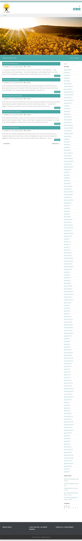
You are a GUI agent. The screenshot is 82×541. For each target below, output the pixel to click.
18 (77, 513)
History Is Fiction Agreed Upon (11, 127)
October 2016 (67, 394)
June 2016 (66, 405)
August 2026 (67, 70)
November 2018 (68, 327)
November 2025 (68, 94)
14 (69, 513)
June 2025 (66, 108)
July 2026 (66, 72)
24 (75, 514)
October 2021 (67, 230)
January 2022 (67, 222)
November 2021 (68, 228)
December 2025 (67, 92)
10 (75, 511)
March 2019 (67, 316)
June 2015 (66, 438)
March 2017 (67, 380)
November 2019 (68, 294)
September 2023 (68, 167)
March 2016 (67, 413)
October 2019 (67, 297)
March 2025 (67, 117)
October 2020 (67, 264)
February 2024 (67, 153)
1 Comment (28, 66)
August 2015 (67, 433)
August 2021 (67, 236)
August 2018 (67, 336)
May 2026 (66, 78)
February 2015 (67, 449)
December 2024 (67, 125)
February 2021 (67, 253)
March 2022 (67, 216)
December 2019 (67, 291)
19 (64, 514)
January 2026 (67, 89)
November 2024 (68, 128)
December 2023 (67, 158)
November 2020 (68, 261)
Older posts (6, 143)
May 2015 (66, 441)
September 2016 (68, 397)
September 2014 (68, 463)
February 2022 (67, 219)
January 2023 (67, 189)
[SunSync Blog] (6, 8)
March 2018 (67, 350)
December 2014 (67, 455)
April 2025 (66, 114)
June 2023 (66, 175)
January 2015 (67, 452)
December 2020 (67, 258)
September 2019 (68, 300)
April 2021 (66, 247)
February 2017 (67, 383)
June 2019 (66, 308)
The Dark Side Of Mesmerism (10, 63)
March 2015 (67, 447)
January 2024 (67, 155)
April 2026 (66, 81)
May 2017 (66, 374)
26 (64, 516)
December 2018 (67, 325)
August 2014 (67, 466)
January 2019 (67, 322)
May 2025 (66, 111)
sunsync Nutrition (19, 66)
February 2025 (67, 119)
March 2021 (67, 250)
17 (75, 513)
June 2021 (66, 241)
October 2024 (67, 130)
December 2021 (67, 225)
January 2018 (67, 355)
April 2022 (66, 214)
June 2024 (66, 142)
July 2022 (66, 205)
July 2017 (66, 369)
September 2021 (68, 233)
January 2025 (67, 122)
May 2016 (66, 408)
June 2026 (66, 75)
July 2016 (66, 402)
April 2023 (66, 180)
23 (73, 514)
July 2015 (66, 435)
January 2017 (67, 386)
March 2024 (67, 150)
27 (66, 516)
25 (77, 514)
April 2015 (66, 444)
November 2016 (68, 391)
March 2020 (67, 283)
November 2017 (68, 361)
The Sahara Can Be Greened (70, 497)
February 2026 (67, 86)
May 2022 (66, 211)
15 (71, 513)
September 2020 (68, 266)
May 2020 (66, 277)
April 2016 (66, 411)
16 (73, 513)
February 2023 (67, 186)
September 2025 (68, 100)
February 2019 (67, 319)
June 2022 (66, 208)
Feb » (74, 518)
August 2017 (67, 366)
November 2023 (68, 161)
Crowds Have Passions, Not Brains (12, 111)
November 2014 (68, 458)
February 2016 (67, 416)
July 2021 (66, 239)
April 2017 (66, 377)
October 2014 (67, 460)
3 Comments (28, 114)
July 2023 (66, 172)
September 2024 (68, 133)
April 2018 (66, 347)
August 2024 (67, 136)
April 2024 (66, 147)
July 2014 (66, 469)
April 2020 (66, 280)
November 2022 (68, 194)
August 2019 (67, 302)
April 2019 (66, 313)
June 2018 (66, 341)
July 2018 (66, 338)
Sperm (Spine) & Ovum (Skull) (71, 493)
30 (73, 516)
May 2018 (66, 344)
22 (71, 514)
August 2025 (67, 103)
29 (71, 516)
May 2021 (66, 244)
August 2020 (67, 269)
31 (75, 516)
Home (4, 15)
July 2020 (66, 272)
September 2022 (68, 200)
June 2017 (66, 372)
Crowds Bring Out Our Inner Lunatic (12, 95)
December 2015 (67, 422)
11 (77, 511)
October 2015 (67, 427)
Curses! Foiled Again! (69, 483)
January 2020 (67, 289)
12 (64, 513)
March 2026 (67, 83)
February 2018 (67, 352)
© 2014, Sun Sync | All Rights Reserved (41, 537)
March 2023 (67, 183)
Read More (57, 75)
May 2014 (66, 471)
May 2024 (66, 144)
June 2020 (66, 275)
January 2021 (67, 255)
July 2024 (66, 139)
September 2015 (68, 430)
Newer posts (56, 143)
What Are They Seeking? (69, 479)
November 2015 (68, 424)
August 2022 (67, 203)
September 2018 (68, 333)
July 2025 (66, 106)
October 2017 (67, 363)
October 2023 (67, 164)
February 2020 (67, 286)
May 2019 (66, 311)
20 (66, 514)
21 (69, 514)
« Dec (65, 518)
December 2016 (67, 388)
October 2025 (67, 97)
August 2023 (67, 169)
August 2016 (67, 399)
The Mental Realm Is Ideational (11, 79)
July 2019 (66, 305)
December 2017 (67, 358)
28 (69, 516)
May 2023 (66, 178)
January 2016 (67, 419)
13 (66, 513)
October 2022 (67, 197)
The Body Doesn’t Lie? (69, 488)
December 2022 (67, 192)
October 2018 (67, 330)
